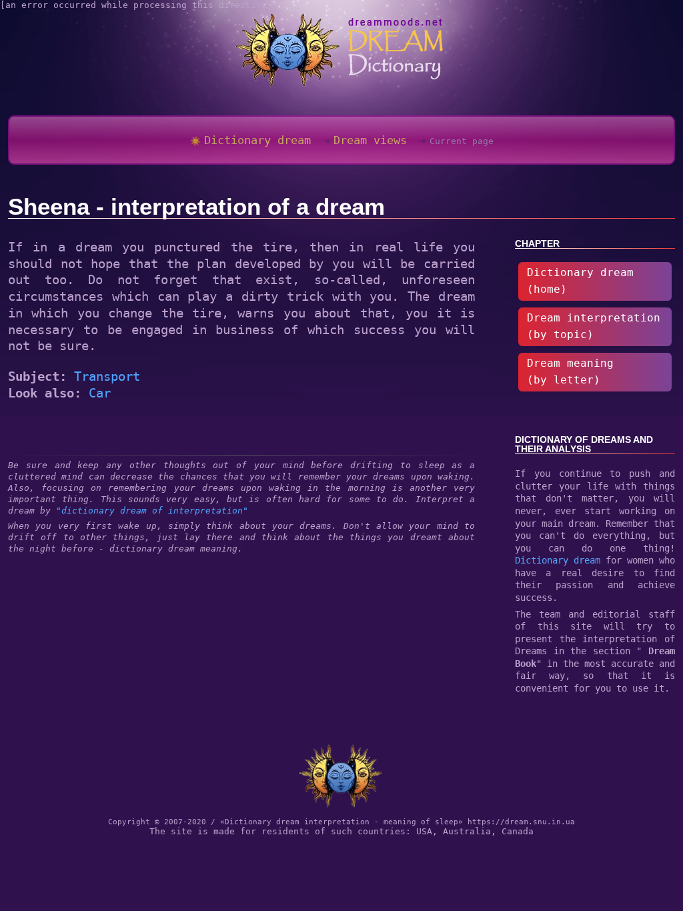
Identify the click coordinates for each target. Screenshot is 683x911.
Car (100, 392)
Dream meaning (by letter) (570, 371)
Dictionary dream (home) (580, 281)
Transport (107, 376)
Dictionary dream (557, 560)
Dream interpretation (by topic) (593, 326)
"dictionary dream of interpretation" (152, 511)
